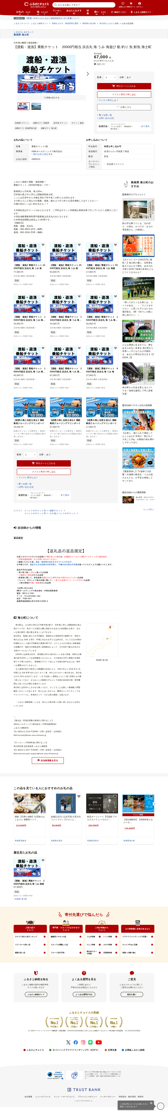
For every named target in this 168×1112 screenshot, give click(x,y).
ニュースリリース (43, 1097)
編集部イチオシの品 (58, 937)
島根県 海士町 (21, 899)
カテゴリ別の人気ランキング (26, 937)
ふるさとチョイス (35, 1050)
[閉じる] (151, 1103)
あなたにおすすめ (74, 11)
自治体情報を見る (49, 760)
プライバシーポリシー (87, 1097)
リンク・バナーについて (64, 1097)
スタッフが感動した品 (59, 945)
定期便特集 (107, 953)
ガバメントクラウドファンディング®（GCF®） (75, 1050)
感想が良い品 (20, 953)
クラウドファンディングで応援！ (135, 937)
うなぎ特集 (91, 937)
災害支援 (112, 1050)
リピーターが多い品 (22, 945)
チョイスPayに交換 (129, 945)
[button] (43, 245)
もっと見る (148, 509)
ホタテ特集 (107, 945)
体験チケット (56, 511)
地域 (42, 13)
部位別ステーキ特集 (92, 952)
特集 (88, 11)
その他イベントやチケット (62, 513)
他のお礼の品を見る (43, 154)
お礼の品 (23, 13)
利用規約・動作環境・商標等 (131, 1097)
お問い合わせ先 (106, 118)
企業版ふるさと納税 (135, 1050)
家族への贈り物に (129, 953)
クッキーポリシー (107, 1097)
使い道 (100, 13)
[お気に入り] (160, 1106)
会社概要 (28, 1097)
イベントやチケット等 (35, 511)
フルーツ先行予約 (57, 953)
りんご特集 (91, 945)
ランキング (57, 11)
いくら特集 (107, 937)
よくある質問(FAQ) (83, 994)
